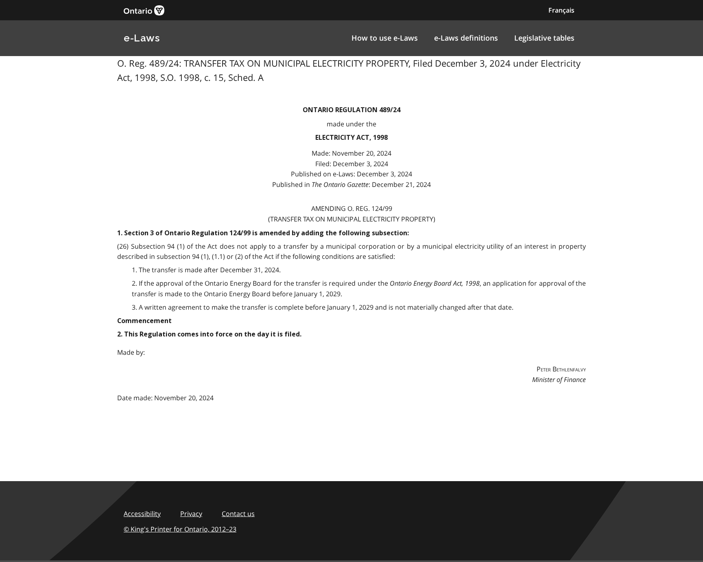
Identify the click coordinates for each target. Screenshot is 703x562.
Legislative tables (544, 38)
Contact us (238, 513)
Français (561, 10)
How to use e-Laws (385, 38)
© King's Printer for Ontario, (180, 529)
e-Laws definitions (466, 38)
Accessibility (142, 513)
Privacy (191, 513)
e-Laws (141, 38)
